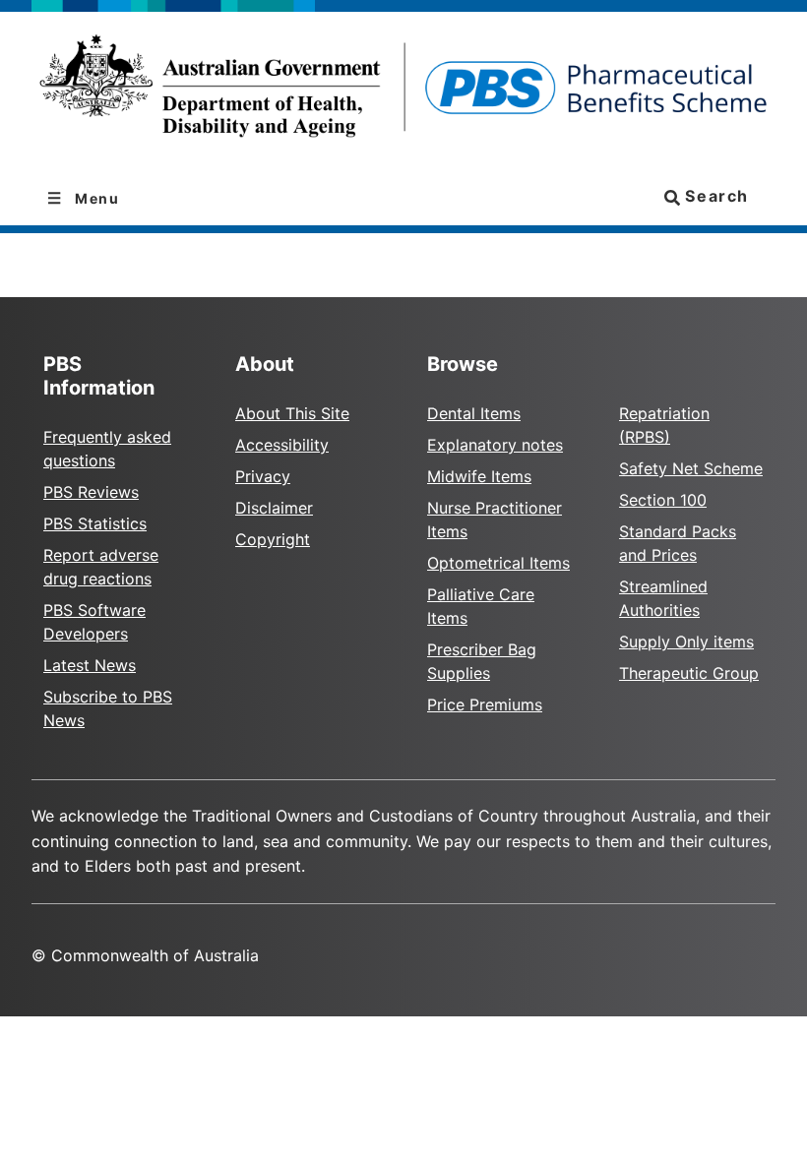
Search (714, 196)
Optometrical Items (498, 563)
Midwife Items (479, 476)
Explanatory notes (495, 445)
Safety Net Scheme (691, 468)
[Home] (403, 92)
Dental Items (474, 413)
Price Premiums (484, 704)
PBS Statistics (95, 523)
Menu (95, 198)
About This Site (292, 413)
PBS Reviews (91, 492)
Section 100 (663, 500)
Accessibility (282, 445)
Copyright (272, 539)
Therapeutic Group (689, 673)
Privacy (262, 476)
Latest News (89, 665)
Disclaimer (274, 508)
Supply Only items (686, 641)
